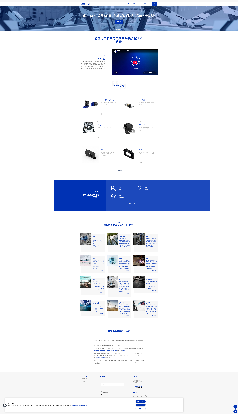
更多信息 (119, 21)
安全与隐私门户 (84, 378)
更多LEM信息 (132, 203)
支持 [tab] (140, 3)
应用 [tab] (134, 3)
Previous (3, 19)
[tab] (154, 4)
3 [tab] (120, 29)
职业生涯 (141, 0)
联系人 (151, 0)
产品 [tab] (128, 3)
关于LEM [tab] (146, 3)
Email (102, 381)
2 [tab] (118, 29)
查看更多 (120, 170)
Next (235, 19)
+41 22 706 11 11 (138, 386)
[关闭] (180, 401)
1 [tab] (116, 29)
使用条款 (83, 381)
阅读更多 (101, 248)
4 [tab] (121, 29)
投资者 (146, 0)
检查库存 (136, 0)
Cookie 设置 (141, 408)
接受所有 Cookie (140, 401)
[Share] (102, 114)
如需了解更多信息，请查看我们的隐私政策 (79, 405)
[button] (5, 405)
